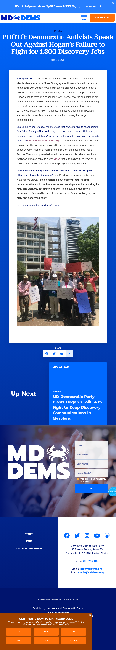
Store (29, 534)
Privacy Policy (71, 599)
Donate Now (102, 17)
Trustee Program (29, 548)
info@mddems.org (91, 569)
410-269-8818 (91, 561)
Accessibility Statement (49, 599)
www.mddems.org (58, 612)
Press (58, 31)
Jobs (29, 541)
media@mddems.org (91, 572)
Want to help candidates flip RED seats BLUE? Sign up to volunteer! (56, 6)
